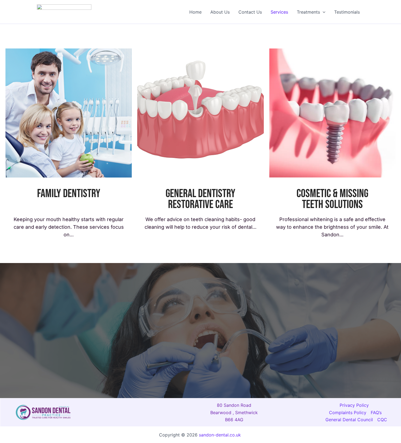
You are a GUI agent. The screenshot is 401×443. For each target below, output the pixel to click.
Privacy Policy (354, 405)
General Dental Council (349, 419)
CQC (382, 419)
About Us (220, 12)
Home (195, 12)
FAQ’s (376, 412)
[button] (322, 12)
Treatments (308, 12)
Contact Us (250, 12)
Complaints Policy (347, 412)
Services (279, 12)
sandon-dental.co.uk (220, 435)
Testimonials (347, 12)
